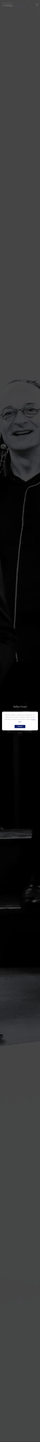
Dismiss (20, 726)
